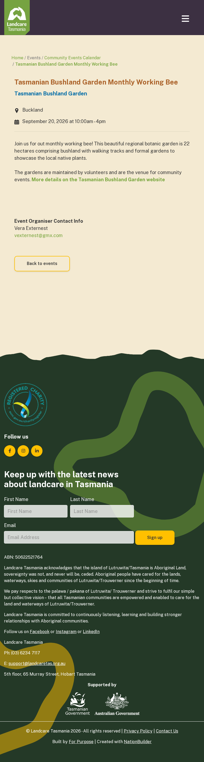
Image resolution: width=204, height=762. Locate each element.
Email (10, 525)
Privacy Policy (138, 731)
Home (17, 57)
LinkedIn (91, 631)
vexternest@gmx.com (38, 235)
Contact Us (167, 731)
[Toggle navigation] (185, 18)
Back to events (42, 263)
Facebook (39, 631)
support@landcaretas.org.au (36, 663)
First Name (16, 499)
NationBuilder (138, 741)
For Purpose (81, 741)
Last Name (82, 499)
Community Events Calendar (72, 57)
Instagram (66, 631)
